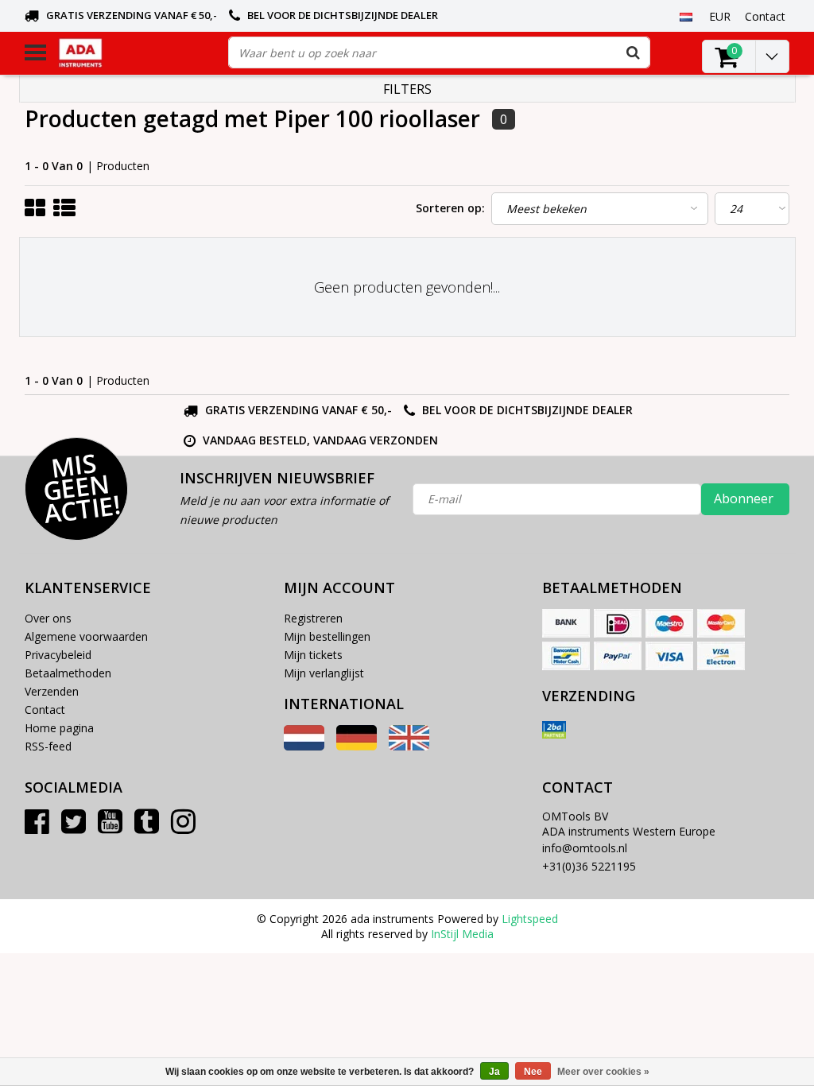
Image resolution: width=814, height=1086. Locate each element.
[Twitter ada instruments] (73, 827)
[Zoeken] (633, 52)
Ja (494, 1071)
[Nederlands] (686, 16)
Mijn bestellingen (327, 636)
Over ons (48, 618)
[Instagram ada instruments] (183, 827)
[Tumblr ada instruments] (146, 827)
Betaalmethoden (68, 673)
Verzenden (52, 691)
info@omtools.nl (584, 847)
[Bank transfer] (566, 623)
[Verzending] (554, 730)
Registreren (313, 618)
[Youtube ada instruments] (110, 827)
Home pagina (59, 727)
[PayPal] (618, 656)
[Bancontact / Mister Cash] (566, 656)
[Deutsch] (356, 746)
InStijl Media (462, 933)
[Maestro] (669, 623)
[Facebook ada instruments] (37, 827)
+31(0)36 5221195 (589, 866)
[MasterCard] (721, 623)
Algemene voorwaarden (86, 636)
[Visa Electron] (721, 656)
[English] (409, 746)
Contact (45, 709)
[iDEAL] (618, 623)
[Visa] (669, 656)
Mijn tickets (313, 654)
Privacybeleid (58, 654)
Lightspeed (530, 918)
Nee (533, 1071)
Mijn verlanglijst (324, 673)
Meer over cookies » (603, 1071)
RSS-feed (48, 746)
